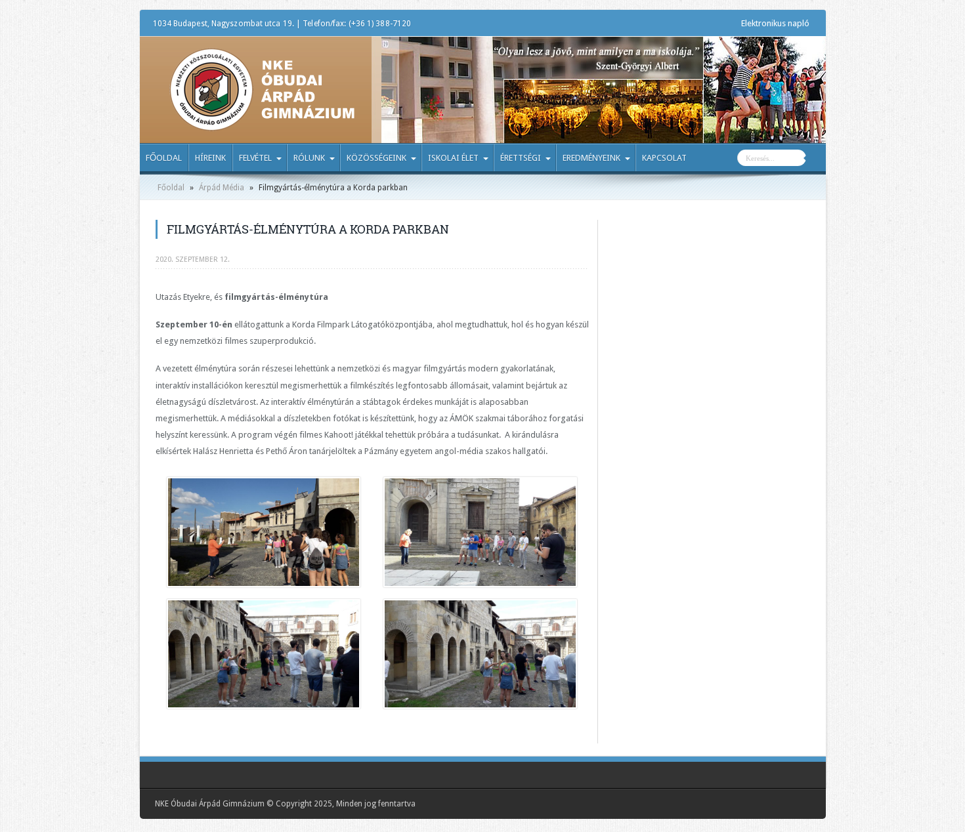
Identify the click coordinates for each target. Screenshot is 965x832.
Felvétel (255, 158)
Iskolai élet (453, 158)
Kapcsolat (664, 158)
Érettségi (520, 158)
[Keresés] (816, 159)
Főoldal (164, 158)
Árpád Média (221, 187)
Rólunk (309, 158)
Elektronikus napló (775, 23)
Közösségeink (376, 158)
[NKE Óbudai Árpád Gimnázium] (261, 121)
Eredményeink (591, 158)
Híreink (210, 158)
